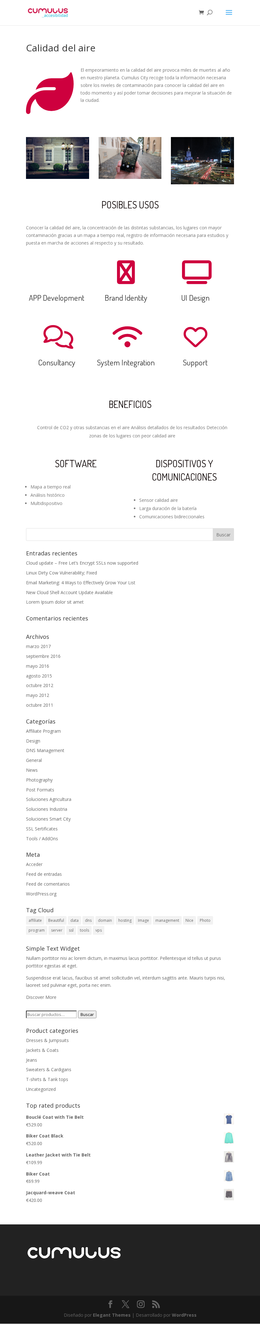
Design (33, 741)
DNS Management (45, 750)
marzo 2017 (38, 646)
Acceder (34, 864)
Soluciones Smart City (48, 819)
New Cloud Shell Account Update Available (69, 592)
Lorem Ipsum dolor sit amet (55, 602)
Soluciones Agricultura (48, 799)
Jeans (31, 1060)
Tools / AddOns (42, 839)
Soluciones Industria (46, 809)
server (56, 930)
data (74, 920)
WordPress (184, 1315)
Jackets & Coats (42, 1050)
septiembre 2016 (43, 656)
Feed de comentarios (48, 884)
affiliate (35, 920)
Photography (39, 780)
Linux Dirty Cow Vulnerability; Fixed (61, 573)
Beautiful (56, 920)
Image (143, 920)
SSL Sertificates (42, 829)
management (167, 920)
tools (84, 930)
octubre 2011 (39, 705)
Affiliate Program (43, 731)
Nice (189, 920)
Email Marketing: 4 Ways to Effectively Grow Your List (80, 583)
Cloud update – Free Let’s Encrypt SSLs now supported (82, 563)
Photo (205, 920)
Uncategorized (41, 1089)
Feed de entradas (44, 874)
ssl (71, 930)
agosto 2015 (39, 676)
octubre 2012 (39, 685)
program (37, 930)
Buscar (87, 1014)
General (34, 760)
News (32, 770)
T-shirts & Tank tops (47, 1079)
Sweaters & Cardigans (48, 1069)
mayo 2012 (37, 695)
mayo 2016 (37, 666)
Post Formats (40, 790)
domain (105, 920)
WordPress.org (41, 894)
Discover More (41, 997)
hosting (125, 920)
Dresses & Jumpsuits (47, 1040)
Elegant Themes (112, 1315)
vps (98, 930)
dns (88, 920)
